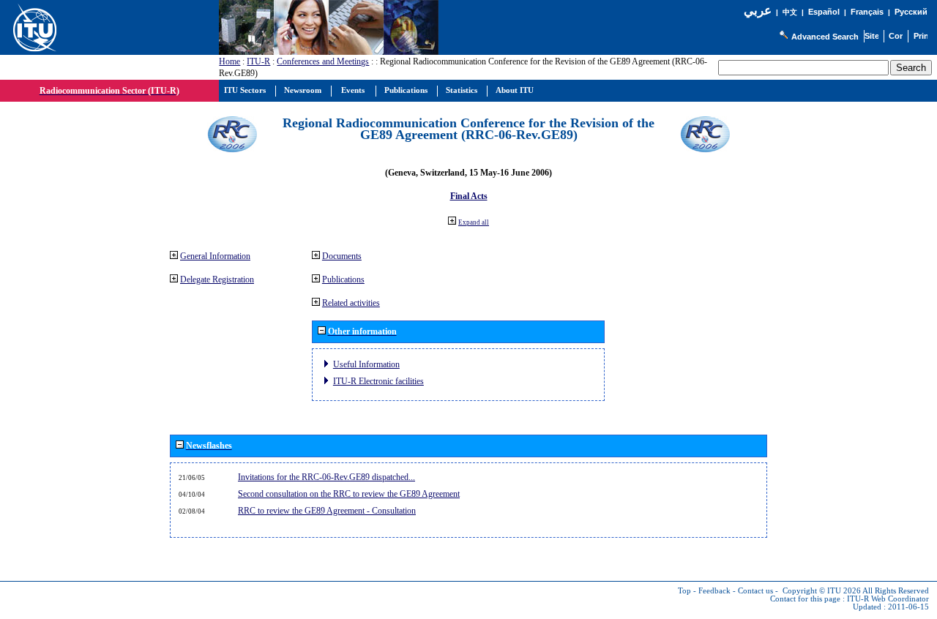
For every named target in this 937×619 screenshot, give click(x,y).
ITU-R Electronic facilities (378, 381)
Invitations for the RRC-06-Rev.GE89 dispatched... (326, 477)
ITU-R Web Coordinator (888, 599)
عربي (758, 11)
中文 (790, 12)
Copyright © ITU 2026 (822, 591)
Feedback (714, 591)
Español (824, 11)
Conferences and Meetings (323, 61)
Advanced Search (825, 36)
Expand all (473, 222)
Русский (911, 11)
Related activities (351, 303)
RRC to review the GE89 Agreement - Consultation (327, 511)
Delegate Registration (217, 279)
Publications (343, 279)
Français (867, 11)
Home (229, 61)
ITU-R (258, 61)
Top (684, 591)
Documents (342, 256)
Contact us (755, 591)
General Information (215, 256)
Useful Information (366, 364)
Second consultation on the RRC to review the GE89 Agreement (349, 494)
